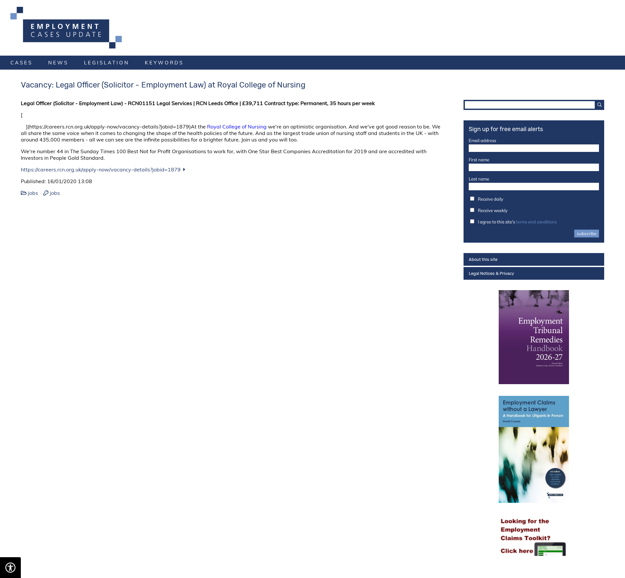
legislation (106, 63)
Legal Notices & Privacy (491, 273)
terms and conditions (536, 221)
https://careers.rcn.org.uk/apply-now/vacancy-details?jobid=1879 (101, 169)
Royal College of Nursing (237, 126)
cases (21, 63)
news (58, 63)
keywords (164, 63)
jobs (33, 193)
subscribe (586, 233)
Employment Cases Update (312, 27)
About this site (483, 259)
